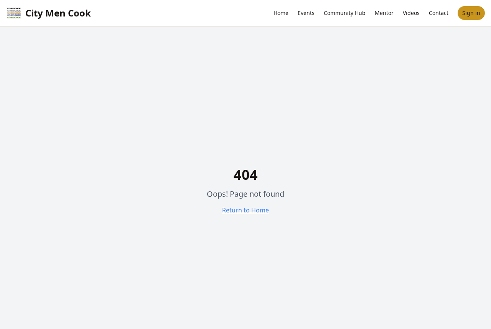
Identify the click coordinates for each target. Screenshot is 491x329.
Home (281, 12)
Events (306, 12)
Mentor (384, 12)
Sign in (471, 12)
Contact (438, 12)
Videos (411, 12)
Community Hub (345, 12)
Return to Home (245, 210)
